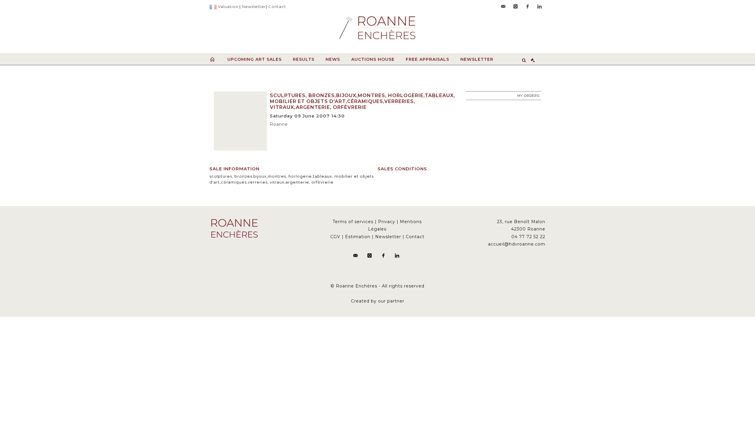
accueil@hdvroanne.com (516, 244)
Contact (277, 6)
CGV (335, 236)
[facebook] (528, 6)
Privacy (386, 221)
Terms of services (353, 221)
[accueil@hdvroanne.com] (503, 6)
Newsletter (254, 6)
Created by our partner (377, 301)
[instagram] (515, 6)
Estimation (357, 236)
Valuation (228, 6)
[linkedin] (540, 6)
